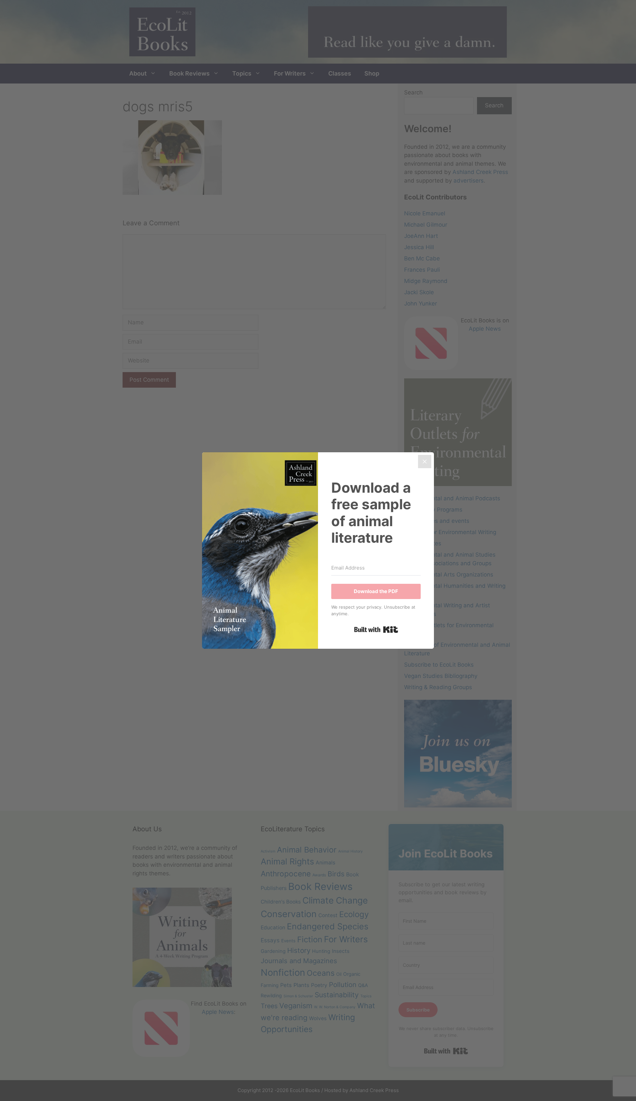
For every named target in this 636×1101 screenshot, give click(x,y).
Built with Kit (376, 629)
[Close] (424, 461)
